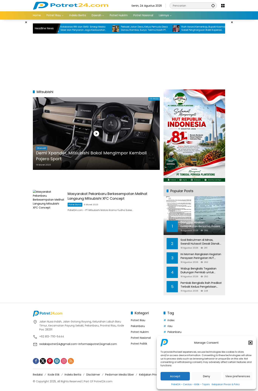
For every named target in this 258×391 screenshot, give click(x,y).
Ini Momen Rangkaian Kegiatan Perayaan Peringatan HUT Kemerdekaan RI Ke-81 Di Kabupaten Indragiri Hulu (201, 256)
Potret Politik (139, 344)
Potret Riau (138, 320)
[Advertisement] (243, 76)
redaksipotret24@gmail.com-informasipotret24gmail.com (78, 344)
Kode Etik (53, 374)
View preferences (237, 376)
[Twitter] (43, 361)
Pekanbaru (138, 326)
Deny (206, 376)
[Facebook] (36, 361)
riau (170, 326)
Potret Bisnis (75, 204)
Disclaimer (93, 374)
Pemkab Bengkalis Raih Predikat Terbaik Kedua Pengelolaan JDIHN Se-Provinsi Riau (201, 285)
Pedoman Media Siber (119, 374)
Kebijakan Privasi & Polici (226, 384)
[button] (250, 343)
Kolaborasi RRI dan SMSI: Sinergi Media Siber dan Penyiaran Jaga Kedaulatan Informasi (71, 28)
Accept (175, 376)
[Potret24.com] (70, 5)
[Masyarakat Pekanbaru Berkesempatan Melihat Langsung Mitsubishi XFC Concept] (49, 202)
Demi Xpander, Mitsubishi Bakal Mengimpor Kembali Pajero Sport (91, 156)
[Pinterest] (50, 361)
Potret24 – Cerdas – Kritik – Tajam (190, 384)
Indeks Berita (73, 374)
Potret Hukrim (140, 332)
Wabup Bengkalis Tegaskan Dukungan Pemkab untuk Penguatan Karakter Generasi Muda (200, 270)
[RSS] (71, 361)
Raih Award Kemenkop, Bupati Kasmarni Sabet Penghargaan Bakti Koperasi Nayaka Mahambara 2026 (193, 28)
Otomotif (41, 148)
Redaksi (38, 374)
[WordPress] (57, 361)
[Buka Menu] (223, 5)
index (171, 320)
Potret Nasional (141, 338)
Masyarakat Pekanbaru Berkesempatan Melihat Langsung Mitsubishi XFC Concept (107, 196)
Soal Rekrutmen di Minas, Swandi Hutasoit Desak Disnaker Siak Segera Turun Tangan (201, 242)
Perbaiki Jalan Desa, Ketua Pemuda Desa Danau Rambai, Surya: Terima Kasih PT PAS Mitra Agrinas (132, 28)
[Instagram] (64, 361)
